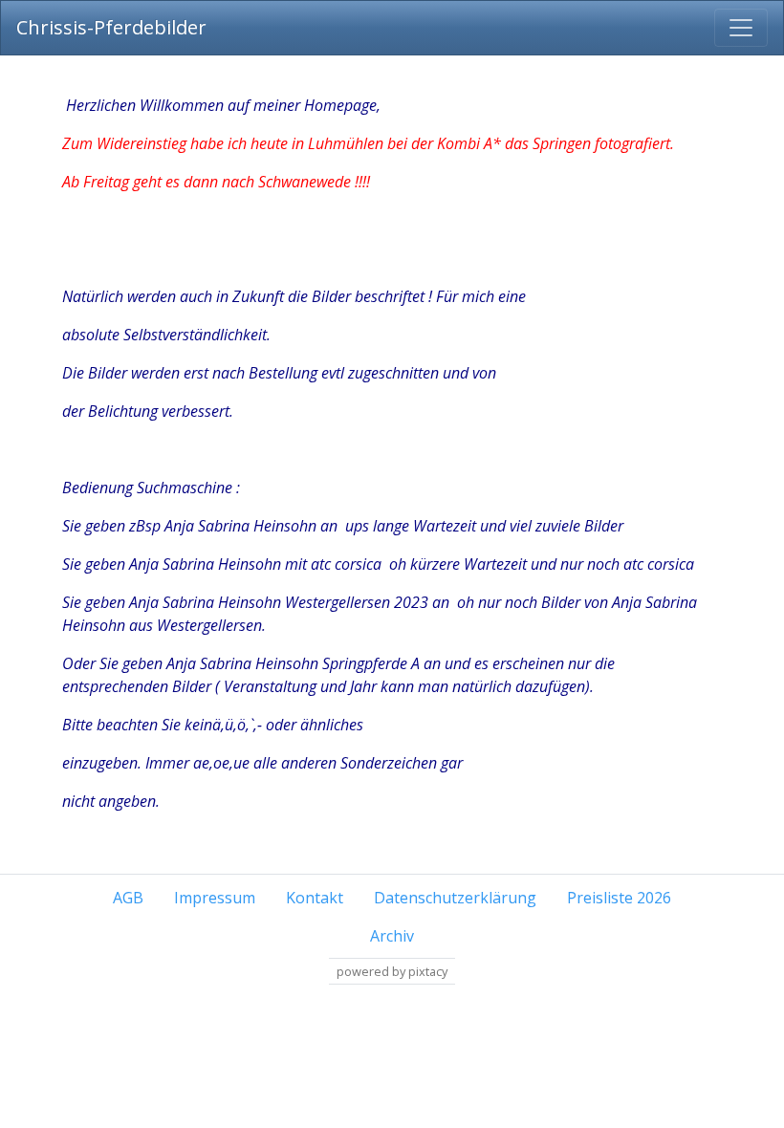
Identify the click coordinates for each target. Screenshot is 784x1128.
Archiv (392, 935)
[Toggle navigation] (741, 28)
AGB (128, 897)
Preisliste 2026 (619, 897)
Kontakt (314, 897)
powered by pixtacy (392, 971)
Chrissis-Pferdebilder (111, 27)
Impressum (214, 897)
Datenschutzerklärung (455, 897)
